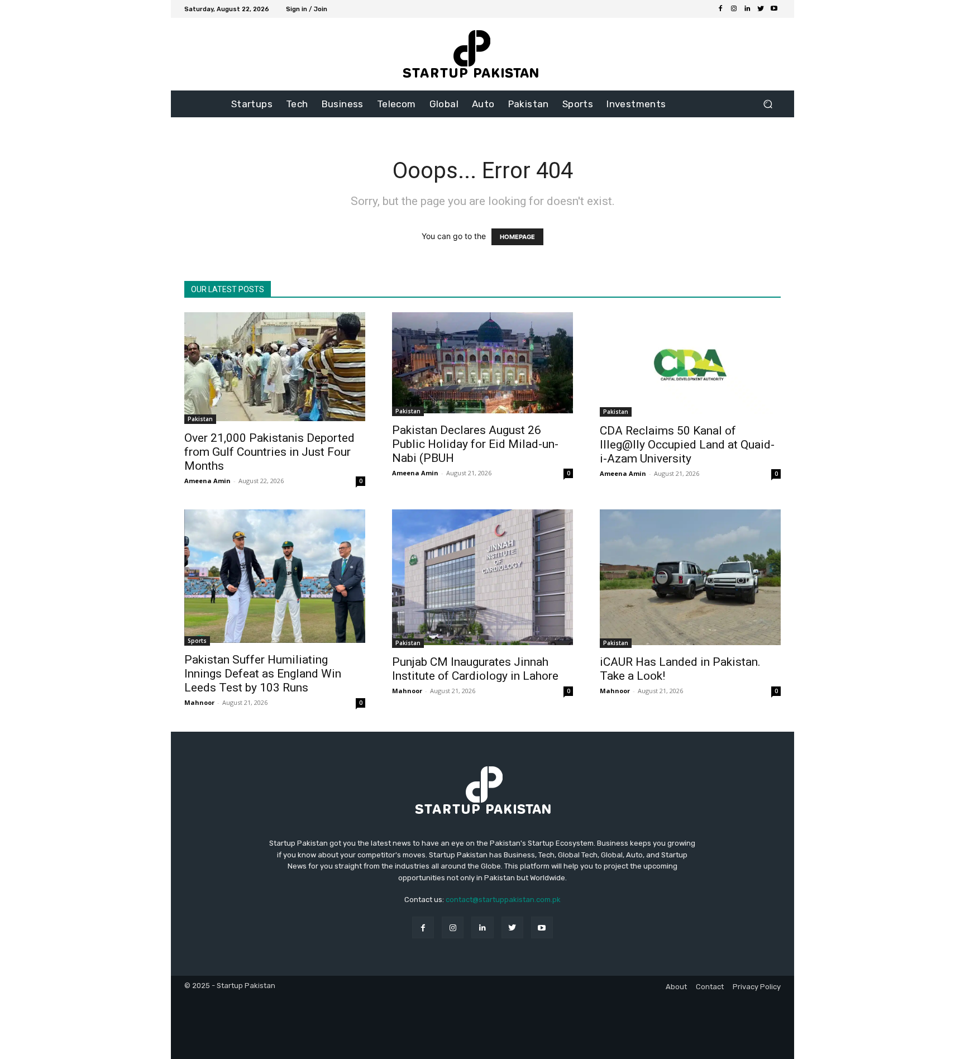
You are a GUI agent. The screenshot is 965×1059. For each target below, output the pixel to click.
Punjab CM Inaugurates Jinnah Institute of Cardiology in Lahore (475, 669)
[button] (767, 104)
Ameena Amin (207, 480)
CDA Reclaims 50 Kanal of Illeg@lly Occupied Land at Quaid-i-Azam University (687, 444)
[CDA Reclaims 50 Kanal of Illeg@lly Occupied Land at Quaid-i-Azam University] (690, 364)
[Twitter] (760, 9)
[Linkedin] (747, 9)
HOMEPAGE (517, 237)
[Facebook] (720, 9)
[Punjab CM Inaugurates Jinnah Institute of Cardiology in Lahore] (482, 578)
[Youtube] (774, 9)
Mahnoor (199, 702)
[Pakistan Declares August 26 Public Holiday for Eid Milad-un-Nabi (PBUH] (482, 364)
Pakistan (200, 419)
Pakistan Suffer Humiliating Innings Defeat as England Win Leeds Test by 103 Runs (262, 673)
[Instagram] (734, 9)
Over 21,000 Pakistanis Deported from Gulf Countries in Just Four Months (269, 452)
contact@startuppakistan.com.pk (503, 899)
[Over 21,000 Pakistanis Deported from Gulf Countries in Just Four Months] (274, 368)
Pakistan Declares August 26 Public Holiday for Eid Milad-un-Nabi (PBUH (475, 444)
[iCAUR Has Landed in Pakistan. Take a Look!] (690, 578)
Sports (197, 641)
